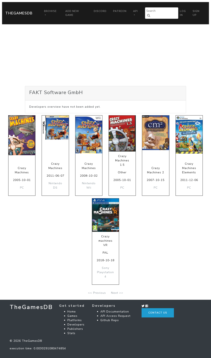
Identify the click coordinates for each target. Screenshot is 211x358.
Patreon (120, 11)
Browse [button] (50, 11)
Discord (100, 11)
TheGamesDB (19, 13)
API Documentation (114, 312)
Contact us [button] (157, 312)
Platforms (74, 320)
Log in (183, 12)
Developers (75, 325)
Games (72, 316)
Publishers (75, 329)
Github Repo (109, 320)
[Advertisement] (105, 55)
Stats (71, 333)
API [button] (135, 11)
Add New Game (72, 12)
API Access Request (115, 316)
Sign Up (196, 12)
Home (71, 312)
